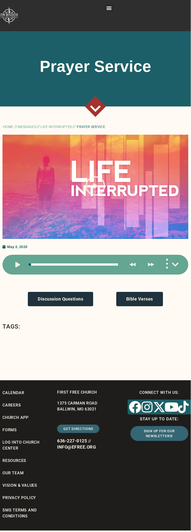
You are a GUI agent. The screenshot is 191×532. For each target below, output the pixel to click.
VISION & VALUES (19, 485)
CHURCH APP (15, 417)
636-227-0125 (72, 440)
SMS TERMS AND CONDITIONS (19, 513)
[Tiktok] (183, 407)
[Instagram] (147, 407)
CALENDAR (13, 392)
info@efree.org (76, 447)
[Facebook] (135, 407)
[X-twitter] (159, 407)
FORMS (9, 430)
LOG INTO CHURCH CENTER (20, 445)
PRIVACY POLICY (19, 497)
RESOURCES (14, 460)
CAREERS (11, 405)
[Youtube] (171, 407)
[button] (109, 8)
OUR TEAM (13, 473)
